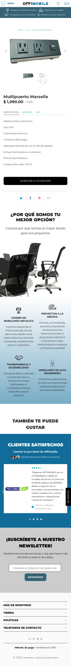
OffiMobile (28, 658)
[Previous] (6, 51)
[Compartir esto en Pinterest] (39, 198)
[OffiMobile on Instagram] (37, 639)
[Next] (65, 51)
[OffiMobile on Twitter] (41, 639)
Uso (38, 112)
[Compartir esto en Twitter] (21, 198)
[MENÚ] (1, 3)
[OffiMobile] (35, 3)
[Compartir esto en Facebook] (30, 198)
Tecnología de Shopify (46, 658)
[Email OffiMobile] (29, 639)
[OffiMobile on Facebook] (33, 639)
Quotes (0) (68, 497)
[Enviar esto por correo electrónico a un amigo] (48, 198)
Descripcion (11, 112)
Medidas (27, 112)
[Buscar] (58, 3)
